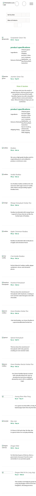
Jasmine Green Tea (17, 77)
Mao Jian (14, 421)
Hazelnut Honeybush (18, 283)
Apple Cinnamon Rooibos (19, 231)
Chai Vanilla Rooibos (17, 256)
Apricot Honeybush (17, 338)
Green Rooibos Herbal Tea (19, 311)
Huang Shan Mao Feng (23, 396)
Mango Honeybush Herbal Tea (21, 203)
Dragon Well (15, 446)
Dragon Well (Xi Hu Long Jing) (25, 472)
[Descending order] (28, 15)
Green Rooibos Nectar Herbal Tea (22, 364)
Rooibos (13, 148)
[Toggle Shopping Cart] (17, 3)
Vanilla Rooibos (16, 175)
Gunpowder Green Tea (18, 38)
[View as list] (20, 25)
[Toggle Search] (24, 3)
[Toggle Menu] (31, 4)
